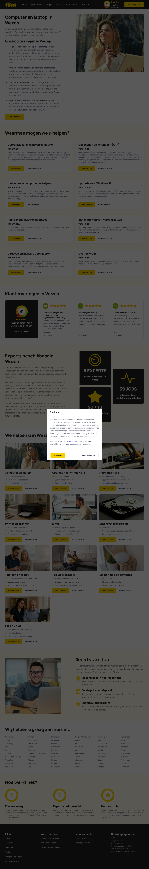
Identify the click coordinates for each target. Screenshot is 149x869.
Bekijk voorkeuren (88, 455)
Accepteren (58, 455)
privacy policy (74, 441)
